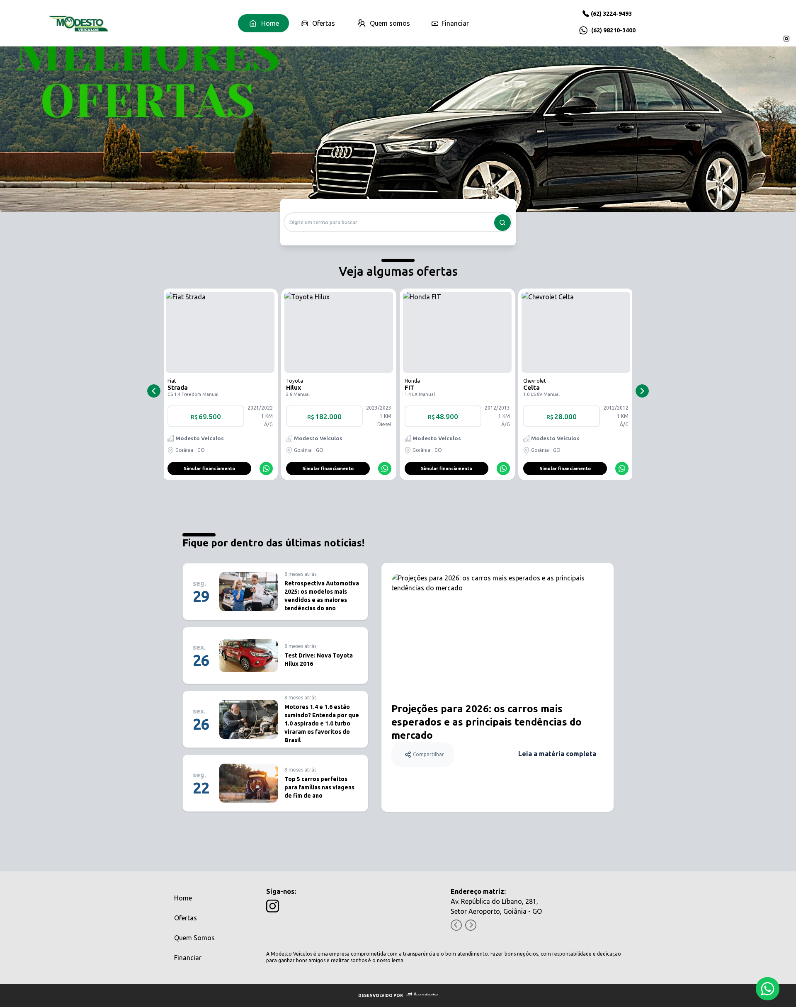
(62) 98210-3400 (613, 30)
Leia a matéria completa (557, 753)
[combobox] (398, 222)
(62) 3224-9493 (611, 13)
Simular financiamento (209, 468)
